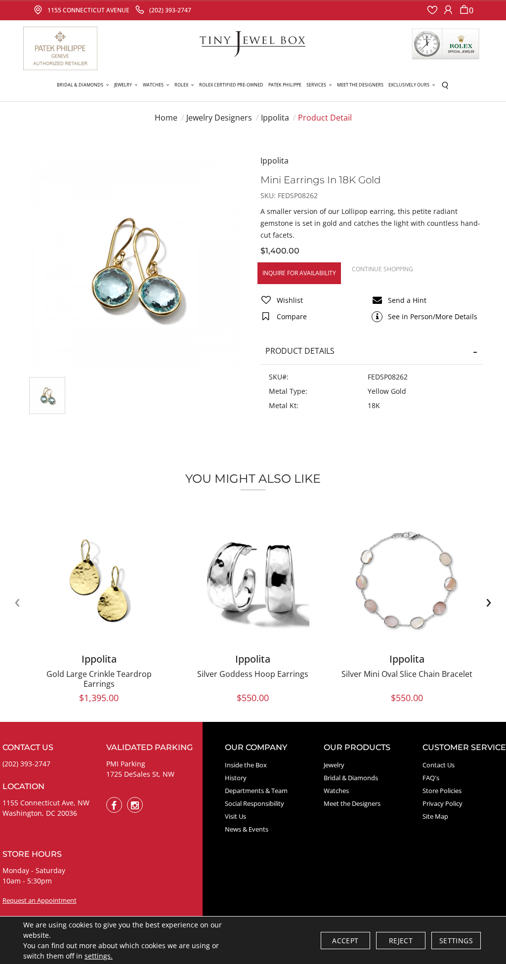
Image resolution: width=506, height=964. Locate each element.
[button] (83, 85)
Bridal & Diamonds (351, 777)
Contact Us (438, 764)
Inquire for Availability (299, 273)
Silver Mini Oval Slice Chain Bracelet (406, 674)
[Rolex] (446, 44)
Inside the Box (246, 764)
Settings (456, 940)
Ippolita (275, 117)
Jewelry (334, 764)
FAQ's (430, 777)
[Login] (448, 10)
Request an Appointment (39, 900)
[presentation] (17, 601)
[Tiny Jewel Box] (253, 43)
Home (166, 117)
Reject (401, 940)
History (236, 777)
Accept (345, 940)
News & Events (246, 829)
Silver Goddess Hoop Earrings (252, 674)
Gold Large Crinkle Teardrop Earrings (99, 679)
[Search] (445, 85)
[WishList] (432, 10)
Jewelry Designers (219, 117)
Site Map (435, 816)
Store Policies (442, 790)
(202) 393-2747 (26, 763)
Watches (336, 790)
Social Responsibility (254, 803)
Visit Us (235, 816)
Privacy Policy (442, 803)
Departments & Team (256, 790)
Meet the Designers (352, 803)
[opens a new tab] (114, 805)
